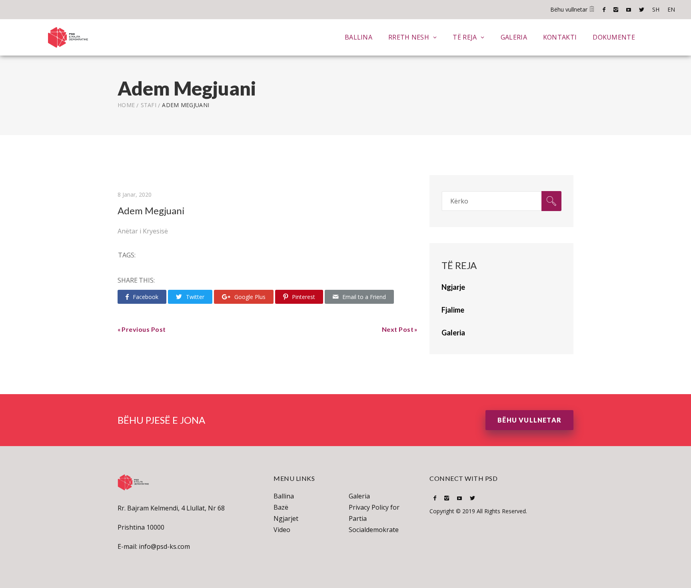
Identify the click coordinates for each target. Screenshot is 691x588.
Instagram (615, 9)
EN (671, 9)
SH (655, 9)
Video (282, 529)
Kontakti (560, 37)
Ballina (358, 37)
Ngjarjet (286, 518)
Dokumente (614, 37)
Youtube (628, 9)
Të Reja (465, 37)
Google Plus (250, 297)
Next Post (398, 329)
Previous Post (144, 329)
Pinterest (303, 297)
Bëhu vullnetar (569, 9)
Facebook (604, 9)
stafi (149, 105)
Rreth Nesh (408, 37)
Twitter (641, 9)
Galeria (514, 37)
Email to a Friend (364, 297)
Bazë (281, 507)
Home (126, 105)
